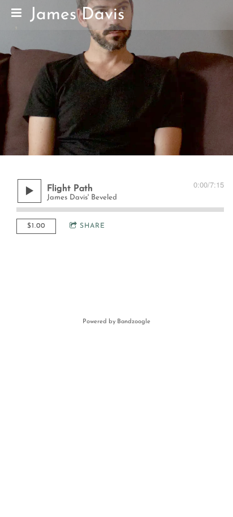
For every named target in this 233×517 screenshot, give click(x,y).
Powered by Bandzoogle (116, 322)
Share (92, 226)
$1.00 (36, 226)
